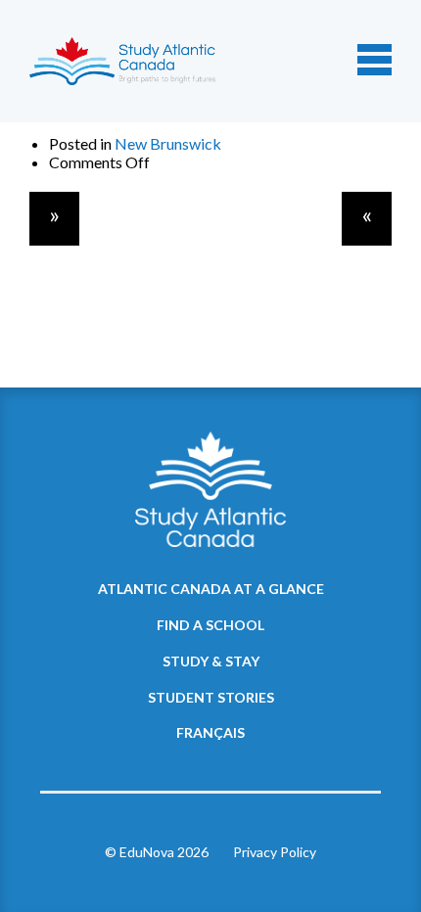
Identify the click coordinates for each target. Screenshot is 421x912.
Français (210, 732)
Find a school (210, 624)
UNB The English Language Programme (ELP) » (54, 219)
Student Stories (211, 697)
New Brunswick (168, 143)
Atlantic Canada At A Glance (211, 588)
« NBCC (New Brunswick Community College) (367, 219)
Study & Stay (211, 661)
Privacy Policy (274, 852)
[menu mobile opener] (374, 59)
